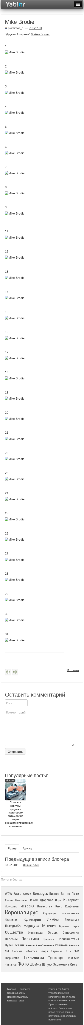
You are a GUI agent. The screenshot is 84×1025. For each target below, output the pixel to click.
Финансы (11, 964)
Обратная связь (16, 993)
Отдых (53, 933)
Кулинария (32, 919)
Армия (27, 894)
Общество (14, 932)
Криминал (11, 920)
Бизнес (54, 894)
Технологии (33, 957)
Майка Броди (40, 34)
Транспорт (56, 958)
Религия (74, 945)
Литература (72, 920)
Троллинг (73, 958)
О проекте (24, 989)
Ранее (12, 848)
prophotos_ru (15, 28)
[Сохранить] (8, 672)
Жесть (9, 900)
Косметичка (70, 913)
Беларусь (40, 893)
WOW (8, 894)
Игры (58, 900)
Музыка (64, 926)
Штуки (47, 964)
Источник (73, 670)
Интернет (71, 900)
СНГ (7, 951)
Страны (56, 951)
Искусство (11, 906)
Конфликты (72, 906)
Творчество (12, 958)
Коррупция (49, 913)
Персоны (11, 939)
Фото (23, 964)
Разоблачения (45, 945)
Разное (30, 945)
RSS (21, 1000)
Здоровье (46, 900)
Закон (33, 900)
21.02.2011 (35, 28)
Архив (27, 848)
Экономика (61, 964)
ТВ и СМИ (71, 951)
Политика (30, 938)
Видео (65, 894)
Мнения (49, 925)
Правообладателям (17, 996)
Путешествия (15, 945)
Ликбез (53, 919)
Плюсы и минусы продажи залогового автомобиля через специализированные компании (15, 803)
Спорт (44, 951)
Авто (18, 893)
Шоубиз (35, 964)
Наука (75, 926)
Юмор (73, 964)
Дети (75, 894)
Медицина (31, 926)
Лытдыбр (13, 926)
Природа (48, 939)
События (31, 951)
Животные (20, 900)
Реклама (61, 945)
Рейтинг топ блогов (58, 989)
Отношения (70, 933)
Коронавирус (21, 912)
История (27, 906)
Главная (11, 989)
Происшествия (68, 939)
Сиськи (17, 951)
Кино (58, 906)
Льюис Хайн (31, 865)
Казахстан (44, 906)
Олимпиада (35, 933)
